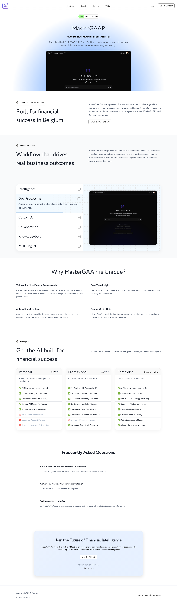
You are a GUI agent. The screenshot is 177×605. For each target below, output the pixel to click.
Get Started (166, 5)
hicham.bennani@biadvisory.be (149, 595)
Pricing (96, 6)
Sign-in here (89, 568)
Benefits (84, 6)
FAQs (107, 6)
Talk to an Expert (100, 122)
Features (71, 6)
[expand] (79, 189)
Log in (153, 6)
